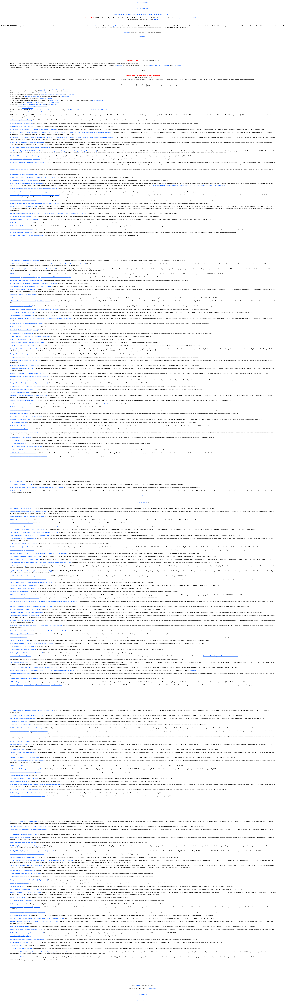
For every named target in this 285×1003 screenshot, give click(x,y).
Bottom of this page (142, 8)
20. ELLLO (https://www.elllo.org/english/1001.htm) (23, 339)
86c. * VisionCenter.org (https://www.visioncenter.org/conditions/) (27, 912)
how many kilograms (27, 108)
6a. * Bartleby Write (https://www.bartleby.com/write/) (24, 180)
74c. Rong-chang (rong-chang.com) (19, 775)
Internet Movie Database (44, 93)
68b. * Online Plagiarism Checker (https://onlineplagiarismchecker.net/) (29, 731)
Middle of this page (142, 2)
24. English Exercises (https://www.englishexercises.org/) (25, 357)
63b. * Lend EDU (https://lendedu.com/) (20, 656)
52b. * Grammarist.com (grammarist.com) (21, 547)
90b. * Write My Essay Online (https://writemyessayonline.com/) (27, 939)
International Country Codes (51, 102)
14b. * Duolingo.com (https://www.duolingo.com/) (23, 294)
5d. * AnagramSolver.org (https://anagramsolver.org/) (24, 174)
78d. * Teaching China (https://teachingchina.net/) (23, 842)
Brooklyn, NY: (143, 36)
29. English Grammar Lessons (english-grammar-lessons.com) (26, 379)
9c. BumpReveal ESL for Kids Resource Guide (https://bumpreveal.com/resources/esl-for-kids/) (35, 203)
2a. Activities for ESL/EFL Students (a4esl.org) (22, 126)
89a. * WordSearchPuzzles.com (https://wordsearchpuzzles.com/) (27, 933)
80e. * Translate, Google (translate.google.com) (22, 870)
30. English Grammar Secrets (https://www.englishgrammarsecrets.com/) (29, 383)
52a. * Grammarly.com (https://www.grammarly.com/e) (24, 543)
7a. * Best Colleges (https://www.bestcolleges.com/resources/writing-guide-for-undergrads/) (34, 191)
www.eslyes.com (152, 988)
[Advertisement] (44, 49)
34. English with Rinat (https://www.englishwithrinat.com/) (25, 403)
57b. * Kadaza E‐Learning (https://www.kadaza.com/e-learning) (26, 612)
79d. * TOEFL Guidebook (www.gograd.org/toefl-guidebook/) (26, 865)
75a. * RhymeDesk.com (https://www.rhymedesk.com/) (24, 778)
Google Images (54, 89)
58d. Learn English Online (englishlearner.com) (22, 634)
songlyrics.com (52, 94)
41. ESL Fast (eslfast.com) (16, 440)
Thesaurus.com (65, 96)
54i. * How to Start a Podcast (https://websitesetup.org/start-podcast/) (28, 579)
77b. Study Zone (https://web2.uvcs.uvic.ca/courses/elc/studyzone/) (27, 796)
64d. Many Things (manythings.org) (19, 682)
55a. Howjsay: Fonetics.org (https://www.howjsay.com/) (24, 585)
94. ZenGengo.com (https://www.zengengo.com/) (22, 957)
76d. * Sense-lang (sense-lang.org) (19, 781)
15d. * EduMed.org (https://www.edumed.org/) (22, 315)
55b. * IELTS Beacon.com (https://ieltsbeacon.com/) (23, 588)
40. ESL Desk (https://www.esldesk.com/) (20, 437)
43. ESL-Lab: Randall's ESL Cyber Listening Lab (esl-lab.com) (26, 446)
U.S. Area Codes (28, 102)
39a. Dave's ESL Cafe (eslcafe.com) (19, 429)
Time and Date (22, 106)
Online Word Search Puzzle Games (100, 110)
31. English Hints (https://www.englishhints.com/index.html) (25, 386)
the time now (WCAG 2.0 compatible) (37, 106)
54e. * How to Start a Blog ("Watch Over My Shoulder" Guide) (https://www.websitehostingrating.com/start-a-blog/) (40, 562)
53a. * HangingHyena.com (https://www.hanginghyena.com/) (26, 556)
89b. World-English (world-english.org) (20, 936)
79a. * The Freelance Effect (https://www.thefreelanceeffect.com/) (27, 854)
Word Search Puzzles (83, 110)
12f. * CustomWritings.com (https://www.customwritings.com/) (26, 280)
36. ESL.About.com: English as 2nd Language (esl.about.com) (26, 416)
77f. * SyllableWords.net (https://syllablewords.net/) (23, 834)
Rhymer (50, 98)
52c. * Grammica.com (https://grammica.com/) (22, 550)
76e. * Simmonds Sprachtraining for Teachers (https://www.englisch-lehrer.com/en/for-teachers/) (35, 784)
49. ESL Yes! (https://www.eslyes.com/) (20, 490)
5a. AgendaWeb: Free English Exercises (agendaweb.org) (25, 159)
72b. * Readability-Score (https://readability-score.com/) (24, 757)
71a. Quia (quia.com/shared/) (17, 749)
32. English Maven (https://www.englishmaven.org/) (23, 389)
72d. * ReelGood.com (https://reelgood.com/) (21, 765)
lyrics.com (44, 94)
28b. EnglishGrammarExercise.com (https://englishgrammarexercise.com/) (29, 376)
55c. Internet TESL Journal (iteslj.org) (20, 591)
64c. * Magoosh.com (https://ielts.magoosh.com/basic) (24, 678)
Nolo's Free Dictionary (98, 100)
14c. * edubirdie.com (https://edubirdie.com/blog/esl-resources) (26, 298)
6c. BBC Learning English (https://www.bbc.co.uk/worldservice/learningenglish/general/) (33, 188)
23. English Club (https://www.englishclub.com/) (22, 354)
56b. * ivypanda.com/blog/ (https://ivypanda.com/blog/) (24, 598)
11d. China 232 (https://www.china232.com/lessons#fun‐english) (27, 235)
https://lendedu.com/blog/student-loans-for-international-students (220, 656)
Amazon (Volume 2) (194, 17)
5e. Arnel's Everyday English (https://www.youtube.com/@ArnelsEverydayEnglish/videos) (33, 177)
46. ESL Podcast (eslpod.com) (17, 481)
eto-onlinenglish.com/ (194, 670)
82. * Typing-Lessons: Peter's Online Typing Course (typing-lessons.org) (29, 880)
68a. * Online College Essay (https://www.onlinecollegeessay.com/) (27, 728)
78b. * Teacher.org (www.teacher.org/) (20, 837)
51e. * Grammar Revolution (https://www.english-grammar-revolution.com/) (30, 535)
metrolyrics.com (60, 94)
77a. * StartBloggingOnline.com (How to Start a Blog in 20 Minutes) (28, 793)
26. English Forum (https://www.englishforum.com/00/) (24, 365)
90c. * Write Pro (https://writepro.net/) (20, 942)
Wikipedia (151, 65)
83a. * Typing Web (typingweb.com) (19, 883)
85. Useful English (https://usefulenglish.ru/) (21, 900)
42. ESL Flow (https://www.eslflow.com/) (20, 443)
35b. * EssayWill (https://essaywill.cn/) (20, 410)
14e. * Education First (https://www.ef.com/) (21, 306)
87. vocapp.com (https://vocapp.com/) (20, 915)
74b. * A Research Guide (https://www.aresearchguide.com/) (25, 772)
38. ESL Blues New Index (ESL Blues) (19, 425)
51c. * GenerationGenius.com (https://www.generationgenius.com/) (27, 529)
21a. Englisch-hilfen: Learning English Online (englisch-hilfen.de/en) (28, 342)
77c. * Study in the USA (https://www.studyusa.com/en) (24, 821)
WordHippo (48, 110)
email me (126, 32)
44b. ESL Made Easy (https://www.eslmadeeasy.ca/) (23, 453)
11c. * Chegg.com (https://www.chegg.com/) (21, 232)
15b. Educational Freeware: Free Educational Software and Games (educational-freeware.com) (34, 309)
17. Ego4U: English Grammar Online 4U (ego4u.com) (24, 330)
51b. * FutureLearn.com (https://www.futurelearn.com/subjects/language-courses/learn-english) (35, 526)
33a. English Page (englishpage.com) (19, 392)
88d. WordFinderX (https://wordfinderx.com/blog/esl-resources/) (27, 929)
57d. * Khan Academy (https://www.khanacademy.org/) (24, 615)
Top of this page (143, 495)
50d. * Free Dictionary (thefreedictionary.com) (22, 519)
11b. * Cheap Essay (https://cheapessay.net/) (21, 229)
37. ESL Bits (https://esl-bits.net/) (18, 422)
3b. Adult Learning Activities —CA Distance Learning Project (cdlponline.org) (30, 147)
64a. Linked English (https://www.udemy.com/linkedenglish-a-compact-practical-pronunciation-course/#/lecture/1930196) (42, 670)
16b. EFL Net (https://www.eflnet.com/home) (21, 327)
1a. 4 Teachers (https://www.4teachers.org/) (21, 120)
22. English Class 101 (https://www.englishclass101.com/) (25, 349)
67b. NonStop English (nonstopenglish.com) (21, 724)
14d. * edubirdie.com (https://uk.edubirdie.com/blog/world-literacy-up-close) (30, 301)
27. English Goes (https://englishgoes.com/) (21, 368)
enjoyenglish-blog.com (105, 403)
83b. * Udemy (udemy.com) (17, 886)
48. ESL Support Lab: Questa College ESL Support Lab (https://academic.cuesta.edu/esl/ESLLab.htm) (36, 487)
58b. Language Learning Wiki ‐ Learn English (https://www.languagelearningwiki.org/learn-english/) (36, 625)
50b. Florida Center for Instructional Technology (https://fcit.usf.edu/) (28, 511)
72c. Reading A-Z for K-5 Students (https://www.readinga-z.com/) (27, 760)
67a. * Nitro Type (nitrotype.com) (18, 721)
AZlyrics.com (70, 94)
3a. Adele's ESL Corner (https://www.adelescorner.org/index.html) (27, 142)
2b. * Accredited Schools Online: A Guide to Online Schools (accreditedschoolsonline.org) (33, 129)
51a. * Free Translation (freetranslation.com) (21, 523)
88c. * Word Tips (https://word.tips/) (19, 926)
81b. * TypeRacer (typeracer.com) (18, 876)
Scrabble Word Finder (71, 110)
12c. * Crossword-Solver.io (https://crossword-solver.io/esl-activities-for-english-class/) (33, 268)
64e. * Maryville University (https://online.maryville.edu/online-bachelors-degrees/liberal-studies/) (36, 685)
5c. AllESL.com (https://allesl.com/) (19, 169)
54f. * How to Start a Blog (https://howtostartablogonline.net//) (26, 566)
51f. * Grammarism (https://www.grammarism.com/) (23, 538)
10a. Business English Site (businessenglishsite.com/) (24, 206)
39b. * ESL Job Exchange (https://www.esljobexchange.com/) (26, 432)
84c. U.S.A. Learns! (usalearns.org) (19, 897)
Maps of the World (52, 104)
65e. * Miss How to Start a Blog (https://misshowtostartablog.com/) (27, 715)
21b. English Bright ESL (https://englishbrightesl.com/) (24, 345)
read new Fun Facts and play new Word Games (32, 111)
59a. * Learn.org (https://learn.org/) (19, 637)
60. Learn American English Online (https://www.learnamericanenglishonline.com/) (32, 643)
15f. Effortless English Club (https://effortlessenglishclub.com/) (26, 323)
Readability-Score (176, 65)
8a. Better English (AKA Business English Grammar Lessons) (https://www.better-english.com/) (35, 195)
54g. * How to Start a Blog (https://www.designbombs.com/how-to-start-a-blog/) (31, 571)
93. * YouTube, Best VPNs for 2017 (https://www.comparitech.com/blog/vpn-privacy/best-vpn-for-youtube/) (38, 951)
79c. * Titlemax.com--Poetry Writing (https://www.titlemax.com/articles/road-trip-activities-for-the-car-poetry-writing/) (41, 860)
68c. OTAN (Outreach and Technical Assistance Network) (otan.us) (27, 736)
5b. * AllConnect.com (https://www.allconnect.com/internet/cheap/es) (28, 162)
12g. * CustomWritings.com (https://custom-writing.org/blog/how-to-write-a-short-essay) (33, 283)
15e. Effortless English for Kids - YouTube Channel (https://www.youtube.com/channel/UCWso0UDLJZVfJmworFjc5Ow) (41, 318)
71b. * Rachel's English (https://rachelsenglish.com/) (23, 752)
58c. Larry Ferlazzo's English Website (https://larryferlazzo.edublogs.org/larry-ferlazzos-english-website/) (38, 630)
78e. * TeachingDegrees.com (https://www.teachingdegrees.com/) (27, 846)
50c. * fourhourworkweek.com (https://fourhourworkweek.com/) (27, 516)
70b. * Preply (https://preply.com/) (19, 744)
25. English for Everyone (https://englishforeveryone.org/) (25, 360)
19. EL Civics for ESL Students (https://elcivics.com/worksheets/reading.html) (30, 336)
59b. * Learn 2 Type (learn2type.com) (19, 640)
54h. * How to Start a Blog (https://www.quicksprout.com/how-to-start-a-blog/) (30, 576)
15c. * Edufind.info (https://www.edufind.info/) (22, 312)
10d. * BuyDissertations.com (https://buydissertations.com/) (25, 219)
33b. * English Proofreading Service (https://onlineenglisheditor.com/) (28, 395)
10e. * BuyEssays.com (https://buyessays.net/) (22, 222)
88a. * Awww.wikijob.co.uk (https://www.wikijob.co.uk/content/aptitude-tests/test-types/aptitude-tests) (37, 918)
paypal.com (115, 26)
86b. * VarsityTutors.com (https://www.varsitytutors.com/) (25, 907)
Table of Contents (118, 65)
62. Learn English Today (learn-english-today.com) (23, 649)
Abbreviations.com (55, 100)
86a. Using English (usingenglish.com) (20, 904)
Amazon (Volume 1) (179, 17)
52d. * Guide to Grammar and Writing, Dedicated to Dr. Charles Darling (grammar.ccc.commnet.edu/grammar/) (39, 553)
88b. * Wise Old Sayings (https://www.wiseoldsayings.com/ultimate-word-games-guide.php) (34, 921)
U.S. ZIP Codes (37, 102)
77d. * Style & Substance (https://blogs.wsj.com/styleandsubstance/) (28, 826)
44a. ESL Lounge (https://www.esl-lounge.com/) (22, 449)
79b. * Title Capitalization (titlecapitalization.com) (23, 857)
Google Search (46, 89)
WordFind (33, 110)
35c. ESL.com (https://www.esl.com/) (19, 413)
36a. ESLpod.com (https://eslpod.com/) (20, 419)
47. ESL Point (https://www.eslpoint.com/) (21, 484)
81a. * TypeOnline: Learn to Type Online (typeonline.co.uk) (25, 873)
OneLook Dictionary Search (32, 96)
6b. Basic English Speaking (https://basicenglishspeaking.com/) (26, 183)
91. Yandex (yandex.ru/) (16, 945)
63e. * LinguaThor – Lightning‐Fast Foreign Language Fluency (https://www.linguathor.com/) (34, 667)
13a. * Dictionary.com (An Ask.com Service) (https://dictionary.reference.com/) (30, 286)
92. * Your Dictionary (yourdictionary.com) (21, 948)
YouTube (66, 91)
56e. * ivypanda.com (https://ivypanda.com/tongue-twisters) (25, 609)
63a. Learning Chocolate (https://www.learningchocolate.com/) (26, 653)
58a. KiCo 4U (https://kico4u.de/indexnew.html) (22, 620)
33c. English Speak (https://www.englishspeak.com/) (23, 400)
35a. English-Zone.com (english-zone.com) (21, 407)
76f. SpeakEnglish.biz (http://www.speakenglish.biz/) (24, 789)
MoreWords (40, 110)
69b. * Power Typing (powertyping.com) (20, 741)
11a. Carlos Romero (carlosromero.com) (20, 226)
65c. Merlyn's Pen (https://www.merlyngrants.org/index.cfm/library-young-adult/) (31, 710)
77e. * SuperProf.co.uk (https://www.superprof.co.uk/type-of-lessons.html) (29, 829)
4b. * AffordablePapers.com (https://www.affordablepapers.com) (27, 156)
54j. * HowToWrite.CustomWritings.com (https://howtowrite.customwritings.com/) (31, 582)
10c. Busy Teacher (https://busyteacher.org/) (21, 216)
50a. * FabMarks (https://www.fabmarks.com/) (22, 508)
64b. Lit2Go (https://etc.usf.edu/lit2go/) (20, 673)
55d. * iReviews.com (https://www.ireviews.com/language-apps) (26, 595)
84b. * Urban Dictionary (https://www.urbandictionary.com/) (25, 892)
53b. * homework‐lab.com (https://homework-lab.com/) (24, 559)
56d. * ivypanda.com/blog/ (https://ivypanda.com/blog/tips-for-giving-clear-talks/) (31, 606)
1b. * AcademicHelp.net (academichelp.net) (21, 123)
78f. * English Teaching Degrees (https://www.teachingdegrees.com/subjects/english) (32, 851)
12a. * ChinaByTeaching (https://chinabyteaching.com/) (24, 260)
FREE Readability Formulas (162, 65)
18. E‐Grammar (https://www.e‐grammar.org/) (22, 333)
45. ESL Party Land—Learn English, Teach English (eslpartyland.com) (28, 456)
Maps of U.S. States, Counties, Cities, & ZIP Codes (32, 104)
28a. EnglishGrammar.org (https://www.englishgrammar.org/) (26, 373)
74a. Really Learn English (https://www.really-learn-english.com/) (27, 769)
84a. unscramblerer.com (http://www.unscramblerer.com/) (25, 889)
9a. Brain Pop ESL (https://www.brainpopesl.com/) (23, 200)
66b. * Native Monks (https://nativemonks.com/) (22, 718)
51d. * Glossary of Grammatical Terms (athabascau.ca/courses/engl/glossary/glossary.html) (34, 532)
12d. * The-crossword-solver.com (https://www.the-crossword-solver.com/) (29, 274)
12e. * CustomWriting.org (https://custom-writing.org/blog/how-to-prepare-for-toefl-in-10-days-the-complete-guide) (40, 277)
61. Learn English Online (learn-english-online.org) (23, 646)
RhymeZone (43, 98)
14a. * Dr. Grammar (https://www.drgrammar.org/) (23, 289)
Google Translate (65, 89)
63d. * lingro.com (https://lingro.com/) (20, 662)
